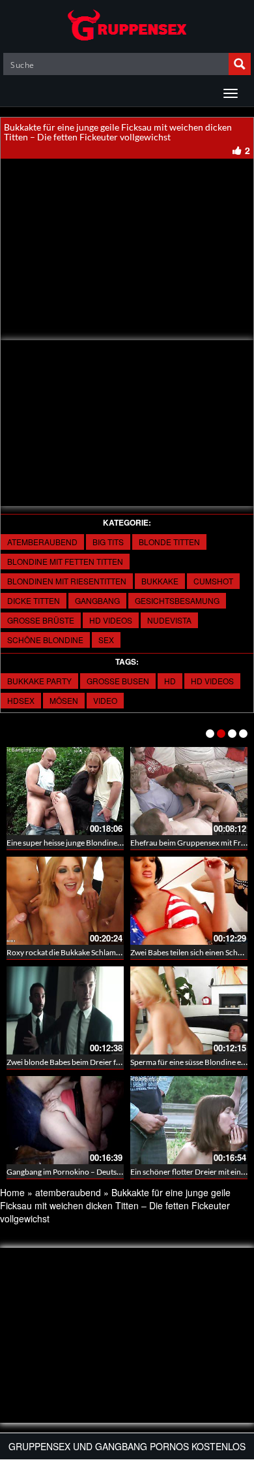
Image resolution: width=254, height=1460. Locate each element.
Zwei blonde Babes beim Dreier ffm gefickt (78, 1062)
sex (106, 639)
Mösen (63, 700)
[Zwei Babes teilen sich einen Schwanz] (188, 901)
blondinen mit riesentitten (66, 580)
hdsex (21, 700)
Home (12, 1192)
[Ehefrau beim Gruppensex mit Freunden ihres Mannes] (188, 791)
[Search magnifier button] (240, 64)
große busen (118, 680)
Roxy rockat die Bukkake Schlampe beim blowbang (92, 952)
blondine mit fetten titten (65, 561)
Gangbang (97, 600)
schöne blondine (45, 639)
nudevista (169, 620)
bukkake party (39, 680)
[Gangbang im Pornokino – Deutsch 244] (65, 1120)
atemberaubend (42, 541)
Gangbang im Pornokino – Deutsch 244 (73, 1172)
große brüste (40, 620)
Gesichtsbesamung (177, 600)
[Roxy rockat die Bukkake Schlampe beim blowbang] (65, 901)
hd (170, 680)
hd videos (110, 620)
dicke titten (33, 600)
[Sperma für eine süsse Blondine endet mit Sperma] (188, 1010)
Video (105, 700)
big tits (108, 541)
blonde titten (169, 541)
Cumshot (213, 580)
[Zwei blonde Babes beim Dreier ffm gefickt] (65, 1010)
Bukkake (159, 580)
